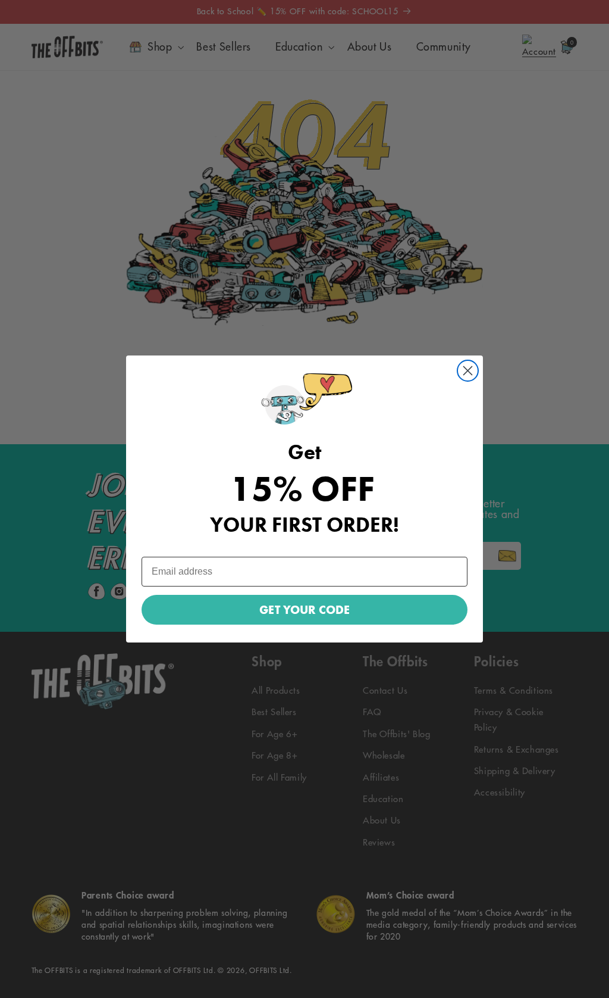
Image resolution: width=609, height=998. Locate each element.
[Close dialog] (467, 370)
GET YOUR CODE (304, 609)
